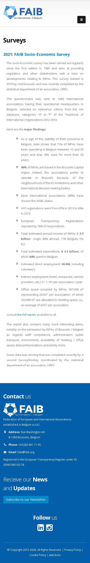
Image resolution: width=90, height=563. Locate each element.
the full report (26, 315)
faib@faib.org (25, 452)
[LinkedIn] (41, 529)
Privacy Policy (72, 549)
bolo (58, 555)
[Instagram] (49, 529)
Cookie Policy (37, 555)
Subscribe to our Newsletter (26, 499)
